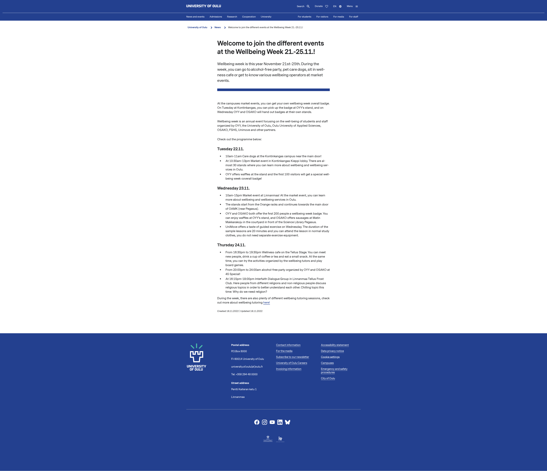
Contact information (288, 345)
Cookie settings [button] (330, 357)
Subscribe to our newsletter (292, 357)
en (338, 9)
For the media (284, 351)
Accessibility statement (335, 345)
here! (266, 303)
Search (300, 6)
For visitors (322, 16)
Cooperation (249, 16)
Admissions (216, 16)
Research (232, 16)
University (266, 16)
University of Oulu (197, 27)
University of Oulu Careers (291, 363)
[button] (352, 6)
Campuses (327, 363)
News (218, 27)
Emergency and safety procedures (334, 370)
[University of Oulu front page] (210, 6)
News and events (195, 16)
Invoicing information (288, 369)
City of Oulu (328, 378)
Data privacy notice (332, 351)
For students (304, 16)
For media (338, 16)
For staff (353, 16)
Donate (319, 6)
